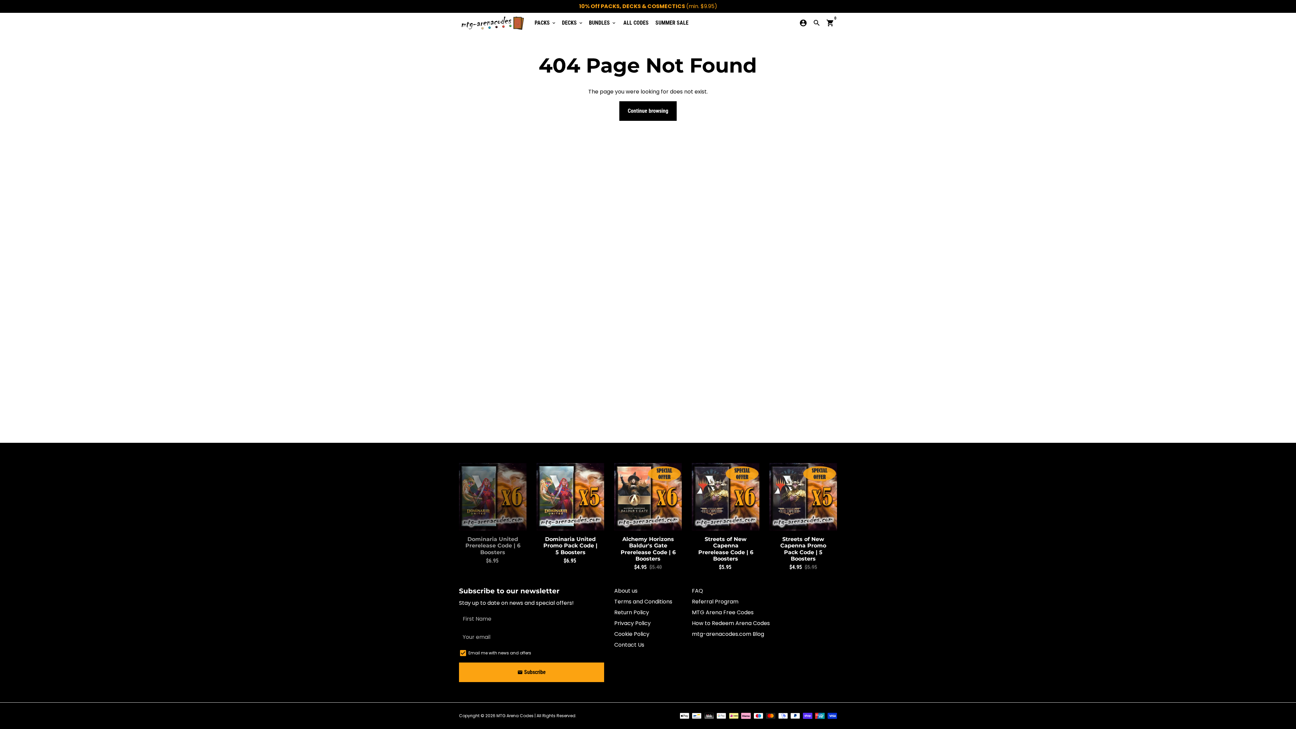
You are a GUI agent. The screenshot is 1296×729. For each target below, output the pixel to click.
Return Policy (631, 612)
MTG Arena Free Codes (723, 612)
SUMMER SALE (671, 23)
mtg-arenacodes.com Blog (728, 634)
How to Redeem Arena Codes (731, 623)
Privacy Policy (632, 623)
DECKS (573, 23)
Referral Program (715, 601)
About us (626, 591)
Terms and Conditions (643, 601)
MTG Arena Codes (515, 716)
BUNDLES (603, 23)
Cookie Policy (631, 634)
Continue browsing (648, 111)
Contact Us (629, 645)
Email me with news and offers (499, 653)
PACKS (546, 23)
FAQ (697, 591)
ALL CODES (636, 23)
